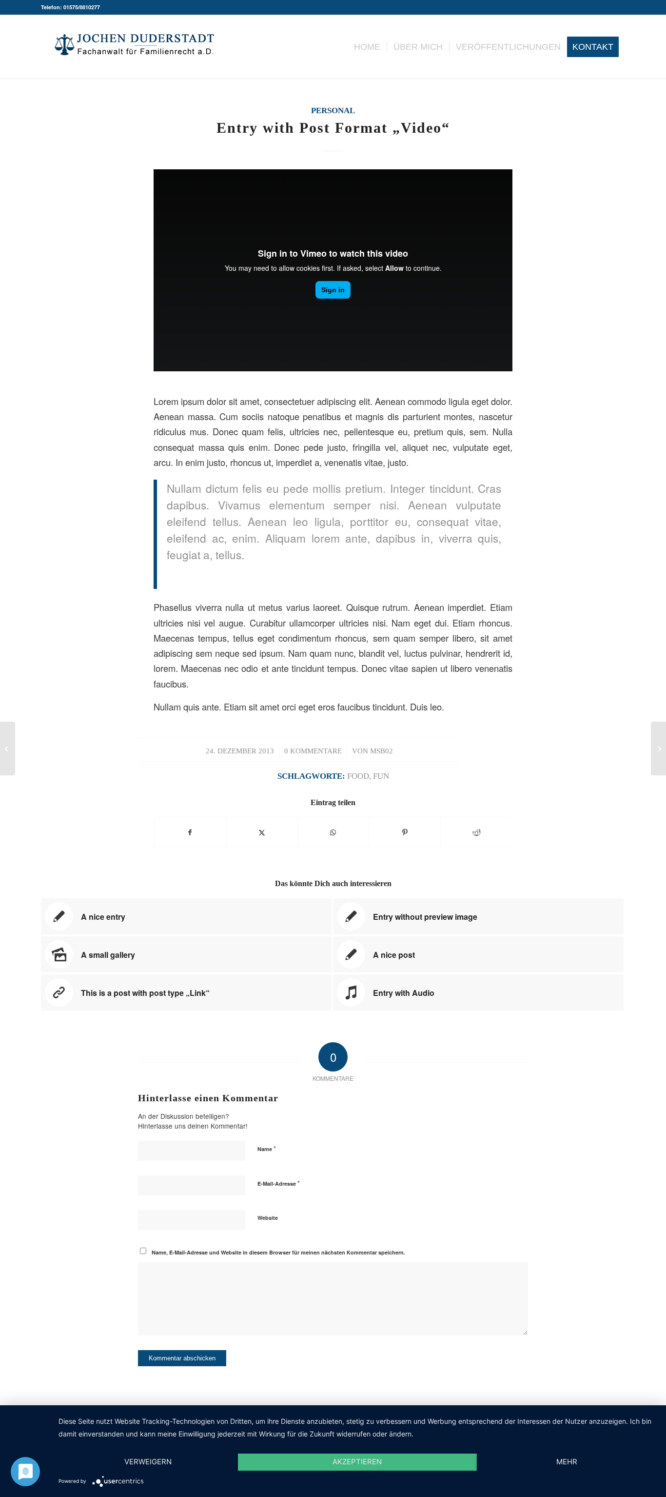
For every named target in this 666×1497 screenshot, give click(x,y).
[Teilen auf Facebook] (190, 832)
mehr (566, 1461)
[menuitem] (367, 47)
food (358, 776)
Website (267, 1217)
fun (381, 776)
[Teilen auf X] (261, 832)
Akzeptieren (357, 1461)
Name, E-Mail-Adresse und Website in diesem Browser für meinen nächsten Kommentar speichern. (278, 1252)
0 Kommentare (313, 751)
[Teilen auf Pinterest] (404, 832)
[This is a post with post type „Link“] (7, 748)
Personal (333, 110)
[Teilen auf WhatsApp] (333, 832)
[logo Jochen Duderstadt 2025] (134, 47)
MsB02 (381, 751)
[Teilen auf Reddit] (476, 832)
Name (266, 1148)
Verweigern (148, 1461)
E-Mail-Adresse (278, 1183)
